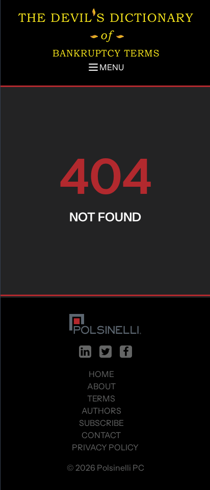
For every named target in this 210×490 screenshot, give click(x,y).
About (101, 386)
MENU (111, 67)
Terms (101, 398)
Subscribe (101, 423)
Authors (101, 411)
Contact (101, 435)
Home (101, 374)
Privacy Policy (105, 447)
